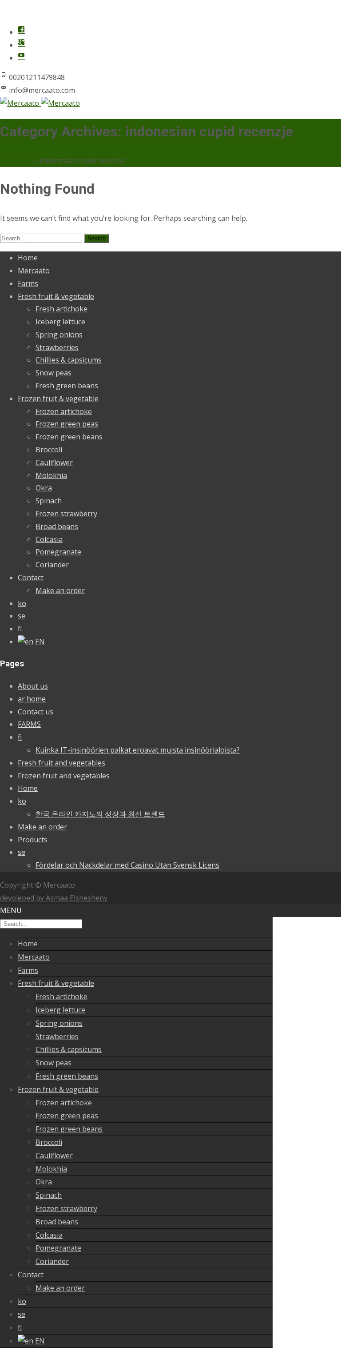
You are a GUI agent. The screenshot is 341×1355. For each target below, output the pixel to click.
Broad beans (57, 526)
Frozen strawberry (66, 513)
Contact (31, 577)
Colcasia (49, 539)
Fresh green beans (67, 386)
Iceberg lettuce (60, 322)
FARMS (29, 724)
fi (20, 629)
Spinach (49, 501)
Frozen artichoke (64, 411)
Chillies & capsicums (69, 360)
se (21, 616)
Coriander (52, 565)
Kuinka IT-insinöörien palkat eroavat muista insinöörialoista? (138, 750)
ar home (32, 699)
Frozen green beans (69, 437)
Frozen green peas (67, 424)
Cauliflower (54, 462)
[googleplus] (21, 45)
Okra (44, 488)
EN (40, 641)
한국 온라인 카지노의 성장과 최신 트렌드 (100, 814)
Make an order (60, 590)
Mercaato (34, 270)
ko (22, 603)
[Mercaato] (40, 103)
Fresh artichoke (61, 309)
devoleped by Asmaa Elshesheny (53, 898)
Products (33, 840)
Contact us (35, 712)
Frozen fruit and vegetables (64, 776)
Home (28, 258)
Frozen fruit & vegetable (58, 398)
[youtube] (21, 58)
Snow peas (53, 373)
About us (33, 686)
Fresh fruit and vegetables (61, 763)
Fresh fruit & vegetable (56, 296)
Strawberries (57, 347)
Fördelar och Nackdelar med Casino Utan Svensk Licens (127, 865)
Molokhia (51, 475)
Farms (28, 283)
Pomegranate (58, 552)
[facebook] (21, 32)
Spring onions (59, 334)
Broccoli (49, 449)
